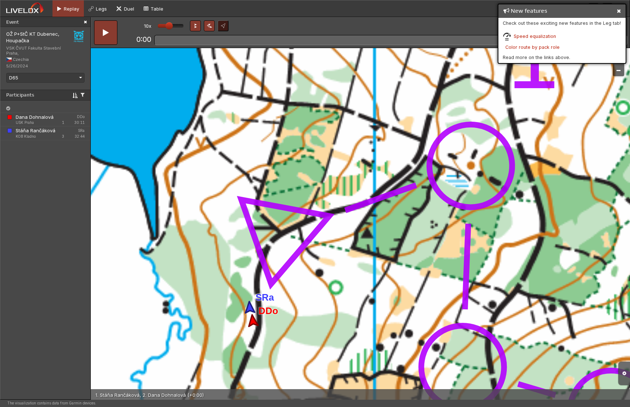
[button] (195, 25)
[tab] (68, 8)
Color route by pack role (532, 47)
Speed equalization (535, 36)
